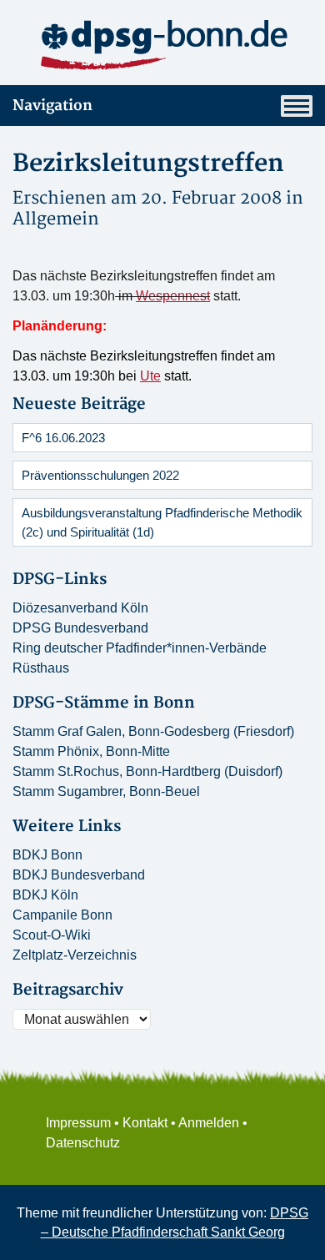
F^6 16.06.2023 (63, 438)
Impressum (78, 1123)
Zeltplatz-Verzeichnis (74, 955)
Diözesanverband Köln (80, 608)
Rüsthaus (40, 668)
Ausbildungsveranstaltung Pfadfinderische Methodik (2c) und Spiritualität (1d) (162, 522)
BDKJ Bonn (47, 855)
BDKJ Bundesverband (78, 875)
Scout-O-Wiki (51, 935)
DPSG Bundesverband (80, 628)
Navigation (52, 105)
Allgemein (55, 219)
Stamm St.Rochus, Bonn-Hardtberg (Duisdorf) (147, 771)
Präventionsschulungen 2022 (100, 475)
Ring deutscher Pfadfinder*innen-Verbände (139, 648)
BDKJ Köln (45, 895)
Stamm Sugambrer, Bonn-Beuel (106, 791)
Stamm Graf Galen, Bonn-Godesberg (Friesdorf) (153, 731)
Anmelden (208, 1123)
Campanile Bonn (62, 915)
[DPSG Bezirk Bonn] (162, 45)
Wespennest (173, 296)
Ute (150, 376)
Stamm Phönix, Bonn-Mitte (91, 751)
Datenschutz (83, 1143)
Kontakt (145, 1123)
